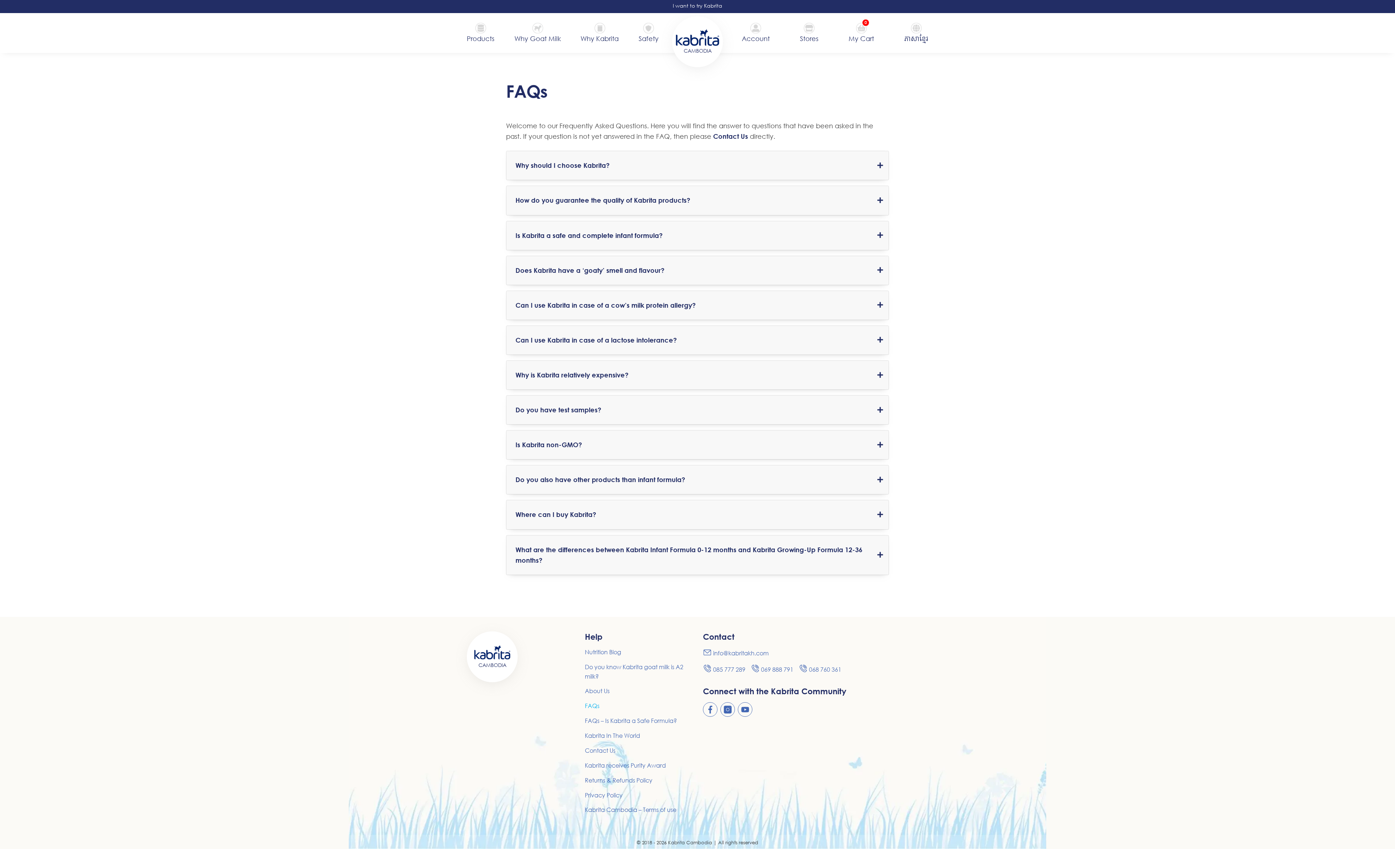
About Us (597, 691)
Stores (809, 39)
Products (480, 39)
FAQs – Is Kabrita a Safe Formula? (631, 720)
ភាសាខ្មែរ (916, 39)
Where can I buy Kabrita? (555, 514)
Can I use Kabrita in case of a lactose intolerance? (596, 340)
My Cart (861, 38)
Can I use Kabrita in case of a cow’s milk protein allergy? (605, 305)
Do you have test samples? (558, 410)
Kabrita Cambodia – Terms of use (630, 809)
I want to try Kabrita (697, 6)
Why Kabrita (600, 39)
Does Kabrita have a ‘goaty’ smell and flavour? (589, 270)
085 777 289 (729, 669)
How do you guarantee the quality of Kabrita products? (602, 200)
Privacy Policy (604, 795)
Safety (649, 39)
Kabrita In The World (612, 735)
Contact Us (730, 136)
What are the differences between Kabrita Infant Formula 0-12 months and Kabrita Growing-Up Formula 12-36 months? (688, 555)
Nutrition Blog (603, 652)
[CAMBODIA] (697, 37)
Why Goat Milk (537, 39)
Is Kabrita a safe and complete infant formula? (589, 235)
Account (756, 39)
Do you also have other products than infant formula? (600, 480)
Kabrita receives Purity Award (625, 765)
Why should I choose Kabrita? (562, 165)
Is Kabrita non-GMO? (548, 445)
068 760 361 (825, 669)
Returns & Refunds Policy (618, 780)
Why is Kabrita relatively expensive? (571, 375)
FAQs (592, 705)
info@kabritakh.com (741, 653)
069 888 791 (777, 669)
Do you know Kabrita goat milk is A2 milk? (634, 671)
